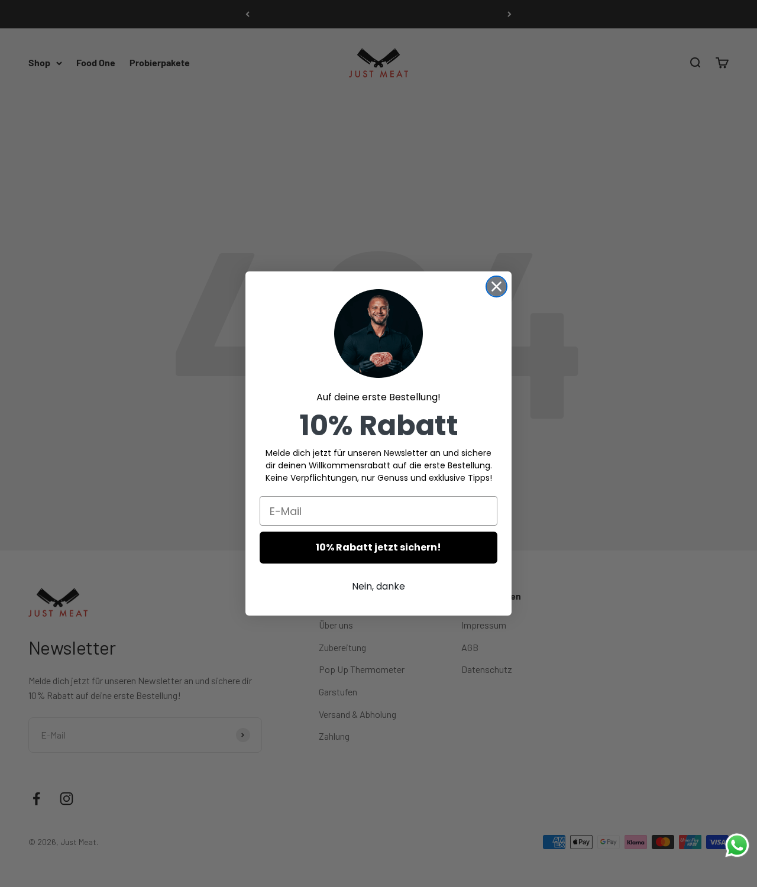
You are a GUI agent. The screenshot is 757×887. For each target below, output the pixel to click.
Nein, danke (378, 586)
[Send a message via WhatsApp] (737, 845)
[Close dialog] (496, 286)
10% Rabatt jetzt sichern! (378, 547)
